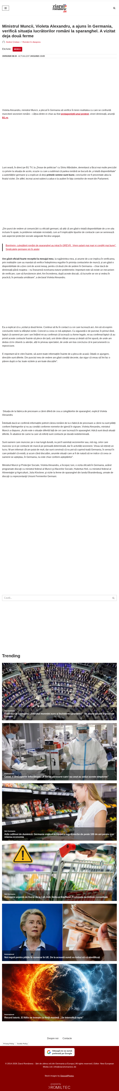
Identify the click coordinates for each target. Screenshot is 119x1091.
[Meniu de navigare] (5, 8)
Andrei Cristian (13, 42)
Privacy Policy (8, 1044)
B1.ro (5, 117)
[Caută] (114, 8)
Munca (17, 49)
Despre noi (52, 1038)
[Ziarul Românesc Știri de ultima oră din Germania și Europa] (59, 8)
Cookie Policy (22, 1044)
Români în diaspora (31, 42)
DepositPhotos (67, 1076)
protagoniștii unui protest (75, 114)
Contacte (67, 1038)
